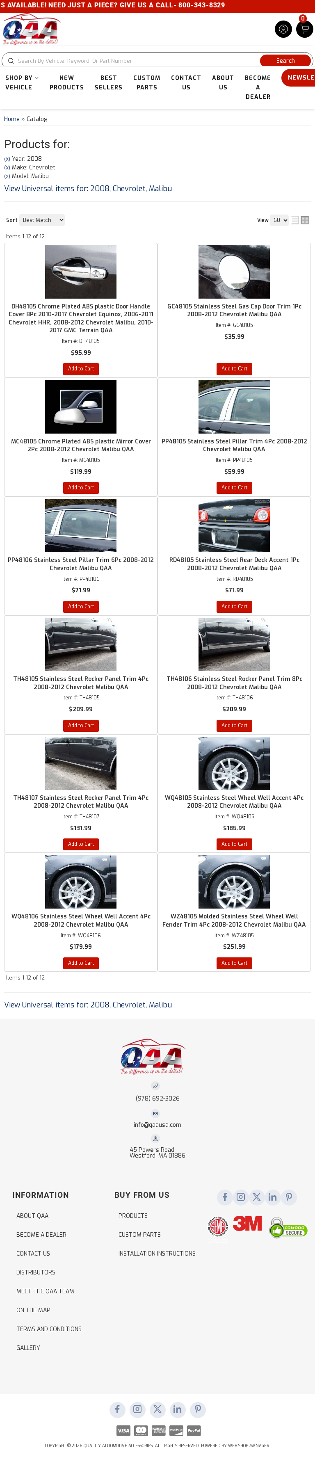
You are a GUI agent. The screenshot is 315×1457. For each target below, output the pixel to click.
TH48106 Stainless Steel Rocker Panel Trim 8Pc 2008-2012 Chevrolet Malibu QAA (234, 683)
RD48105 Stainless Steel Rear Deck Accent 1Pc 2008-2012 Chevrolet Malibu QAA (234, 564)
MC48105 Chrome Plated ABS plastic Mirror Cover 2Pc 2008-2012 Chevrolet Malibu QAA (81, 446)
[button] (157, 61)
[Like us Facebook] (225, 1197)
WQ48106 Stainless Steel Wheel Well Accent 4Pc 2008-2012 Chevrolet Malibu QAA (81, 921)
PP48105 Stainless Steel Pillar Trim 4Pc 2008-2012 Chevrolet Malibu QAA (234, 446)
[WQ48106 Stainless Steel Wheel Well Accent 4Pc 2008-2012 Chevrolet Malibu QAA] (81, 882)
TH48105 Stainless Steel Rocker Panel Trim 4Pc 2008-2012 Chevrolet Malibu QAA (80, 683)
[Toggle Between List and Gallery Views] (300, 220)
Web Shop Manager (248, 1445)
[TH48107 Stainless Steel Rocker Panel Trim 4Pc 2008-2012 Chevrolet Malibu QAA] (81, 763)
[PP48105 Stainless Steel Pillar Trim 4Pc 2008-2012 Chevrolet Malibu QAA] (234, 407)
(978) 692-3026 (158, 1099)
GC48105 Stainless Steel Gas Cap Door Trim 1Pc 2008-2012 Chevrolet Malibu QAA (234, 311)
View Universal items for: (88, 189)
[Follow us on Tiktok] (273, 1197)
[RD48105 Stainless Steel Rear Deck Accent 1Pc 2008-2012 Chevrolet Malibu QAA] (234, 525)
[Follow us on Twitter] (257, 1197)
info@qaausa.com (157, 1125)
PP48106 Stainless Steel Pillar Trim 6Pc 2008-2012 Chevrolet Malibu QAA (81, 564)
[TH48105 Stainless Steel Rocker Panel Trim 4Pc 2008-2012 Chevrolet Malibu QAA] (81, 644)
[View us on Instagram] (241, 1197)
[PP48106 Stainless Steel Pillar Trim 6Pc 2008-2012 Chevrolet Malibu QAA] (81, 525)
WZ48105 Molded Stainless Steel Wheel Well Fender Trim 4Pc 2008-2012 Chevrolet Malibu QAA (234, 921)
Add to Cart (81, 368)
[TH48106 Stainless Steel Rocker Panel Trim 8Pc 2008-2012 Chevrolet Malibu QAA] (234, 644)
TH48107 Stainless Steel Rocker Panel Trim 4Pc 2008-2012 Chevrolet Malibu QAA (80, 802)
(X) (7, 159)
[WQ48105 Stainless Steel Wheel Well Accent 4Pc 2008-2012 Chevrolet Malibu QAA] (234, 763)
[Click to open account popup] (283, 29)
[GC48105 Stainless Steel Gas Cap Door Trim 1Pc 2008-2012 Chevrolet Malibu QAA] (234, 272)
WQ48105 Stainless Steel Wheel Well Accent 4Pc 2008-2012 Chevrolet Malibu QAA (234, 802)
